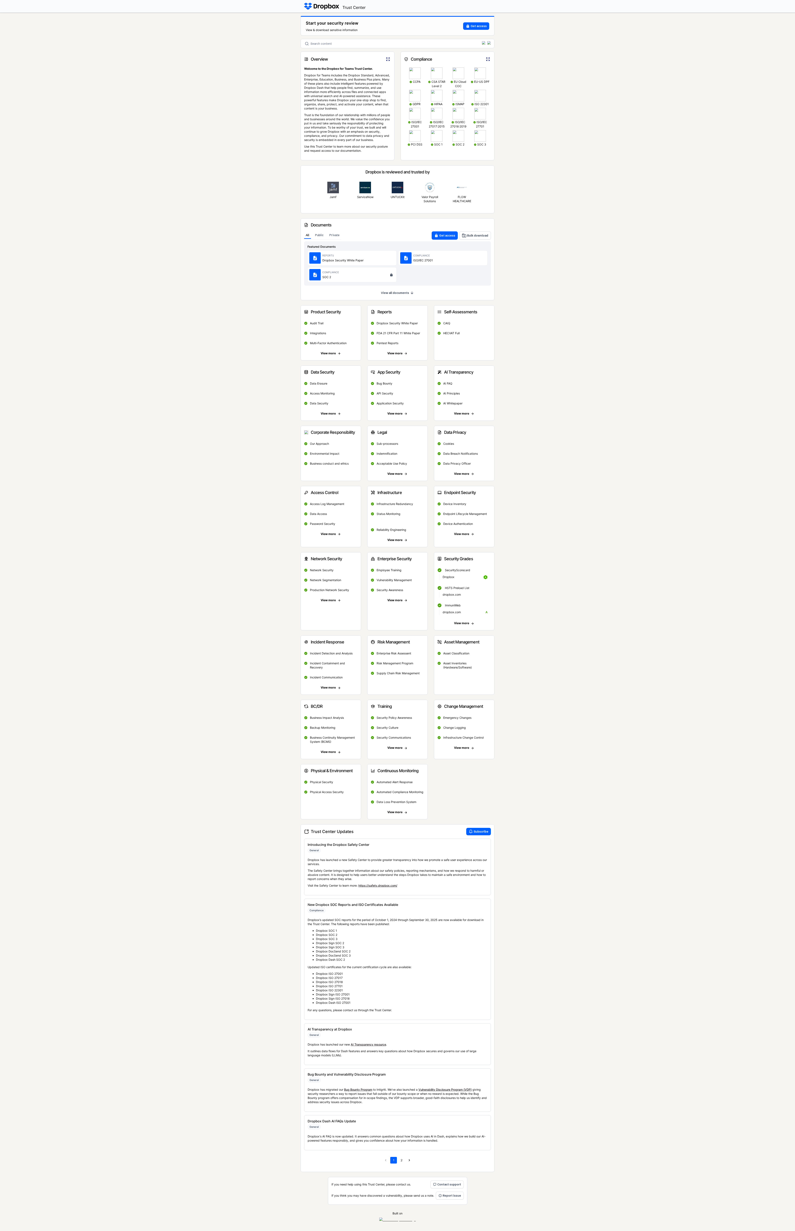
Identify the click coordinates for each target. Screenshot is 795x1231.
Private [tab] (334, 235)
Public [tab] (319, 235)
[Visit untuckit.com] (397, 187)
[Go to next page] (409, 1160)
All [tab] (307, 235)
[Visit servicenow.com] (365, 187)
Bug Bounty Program (358, 1089)
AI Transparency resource (368, 1044)
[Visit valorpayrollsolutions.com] (430, 187)
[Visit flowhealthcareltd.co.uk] (462, 187)
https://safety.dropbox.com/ (377, 885)
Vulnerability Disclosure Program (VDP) (445, 1089)
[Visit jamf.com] (333, 187)
